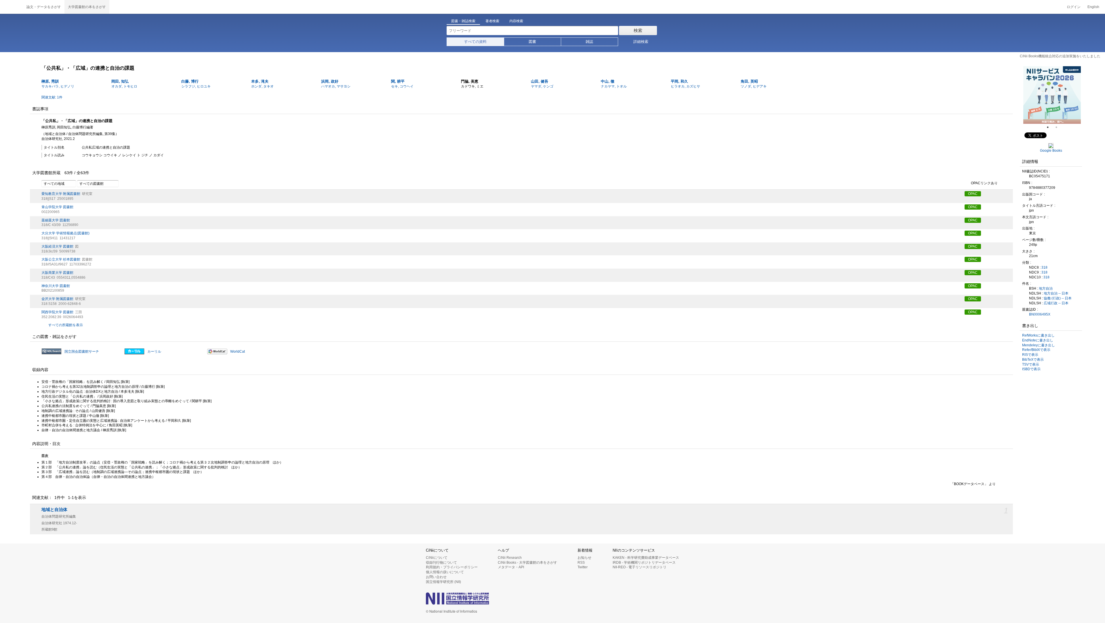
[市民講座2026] (1052, 95)
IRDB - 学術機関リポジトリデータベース (644, 563)
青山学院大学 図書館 (57, 207)
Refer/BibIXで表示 (1036, 350)
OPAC (973, 194)
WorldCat (237, 352)
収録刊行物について (441, 563)
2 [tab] (1059, 127)
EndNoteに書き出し (1037, 340)
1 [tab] (1050, 127)
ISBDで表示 (1031, 369)
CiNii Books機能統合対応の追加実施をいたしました (1060, 56)
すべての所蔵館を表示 (65, 325)
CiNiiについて (436, 558)
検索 (638, 30)
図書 (532, 41)
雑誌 (589, 41)
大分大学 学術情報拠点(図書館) (65, 233)
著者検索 (492, 21)
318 (1044, 267)
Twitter (583, 567)
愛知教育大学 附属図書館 (60, 194)
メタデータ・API (511, 567)
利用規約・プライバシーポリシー (452, 567)
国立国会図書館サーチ (81, 352)
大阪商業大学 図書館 (57, 273)
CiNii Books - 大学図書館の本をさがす (527, 563)
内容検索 (516, 21)
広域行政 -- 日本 (1056, 303)
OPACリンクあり (984, 183)
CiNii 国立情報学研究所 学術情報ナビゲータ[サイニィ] (11, 7)
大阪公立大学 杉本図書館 (60, 259)
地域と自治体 (54, 509)
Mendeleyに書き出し (1038, 345)
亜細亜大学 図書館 (55, 220)
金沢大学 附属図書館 (57, 299)
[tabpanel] (1052, 95)
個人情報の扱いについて (445, 572)
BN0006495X (1039, 314)
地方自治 (1046, 288)
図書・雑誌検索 (463, 21)
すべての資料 (475, 41)
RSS (581, 563)
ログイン (1074, 7)
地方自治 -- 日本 (1056, 293)
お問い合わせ (436, 577)
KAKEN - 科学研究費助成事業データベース (646, 558)
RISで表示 (1030, 355)
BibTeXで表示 (1033, 360)
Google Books (1051, 151)
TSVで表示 (1030, 364)
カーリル (154, 352)
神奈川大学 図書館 (55, 286)
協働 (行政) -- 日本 (1058, 298)
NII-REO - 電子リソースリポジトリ (639, 567)
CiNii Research (510, 558)
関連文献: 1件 (51, 97)
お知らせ (584, 558)
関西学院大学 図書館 (57, 312)
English (1093, 7)
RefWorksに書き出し (1038, 335)
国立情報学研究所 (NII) (443, 582)
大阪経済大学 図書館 (57, 246)
